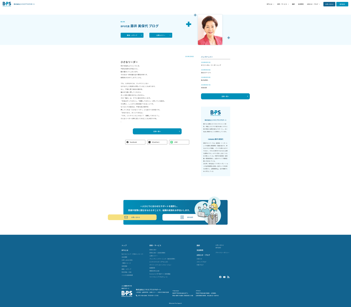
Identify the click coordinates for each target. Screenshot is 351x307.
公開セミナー (160, 35)
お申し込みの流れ (127, 260)
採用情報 (124, 266)
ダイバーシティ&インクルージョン (160, 265)
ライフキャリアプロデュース (158, 277)
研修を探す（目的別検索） (157, 253)
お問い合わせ (329, 4)
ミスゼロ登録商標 (127, 275)
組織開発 (152, 268)
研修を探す (152, 250)
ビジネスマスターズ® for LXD (158, 262)
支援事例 (301, 4)
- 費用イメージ (126, 263)
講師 (293, 4)
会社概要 (124, 257)
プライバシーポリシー (222, 252)
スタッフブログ (201, 262)
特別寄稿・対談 (126, 272)
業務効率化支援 (154, 271)
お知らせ (199, 259)
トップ (124, 245)
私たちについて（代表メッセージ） (133, 254)
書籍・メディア (132, 35)
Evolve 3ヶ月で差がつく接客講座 (159, 274)
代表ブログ (200, 265)
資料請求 (342, 4)
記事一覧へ (157, 131)
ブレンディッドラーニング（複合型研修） (162, 259)
